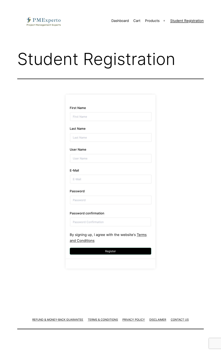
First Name (78, 108)
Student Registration (187, 21)
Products (152, 21)
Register (110, 251)
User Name (78, 149)
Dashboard (120, 21)
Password (77, 191)
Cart (136, 21)
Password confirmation (87, 213)
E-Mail (74, 170)
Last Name (78, 128)
